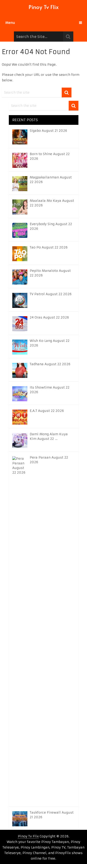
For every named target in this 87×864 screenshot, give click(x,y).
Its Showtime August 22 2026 (49, 389)
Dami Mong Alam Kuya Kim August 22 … (49, 436)
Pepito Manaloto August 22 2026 (50, 273)
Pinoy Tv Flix (44, 7)
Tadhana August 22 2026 (50, 364)
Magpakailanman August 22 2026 (51, 179)
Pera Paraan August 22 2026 (49, 459)
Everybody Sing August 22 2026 (51, 226)
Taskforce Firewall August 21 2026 (52, 814)
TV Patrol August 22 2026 (50, 294)
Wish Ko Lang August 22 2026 (49, 343)
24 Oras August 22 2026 (49, 317)
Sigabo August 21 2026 (48, 131)
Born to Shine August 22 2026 (50, 156)
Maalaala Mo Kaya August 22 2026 (52, 203)
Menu (10, 23)
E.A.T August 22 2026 (47, 411)
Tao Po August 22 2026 (49, 247)
